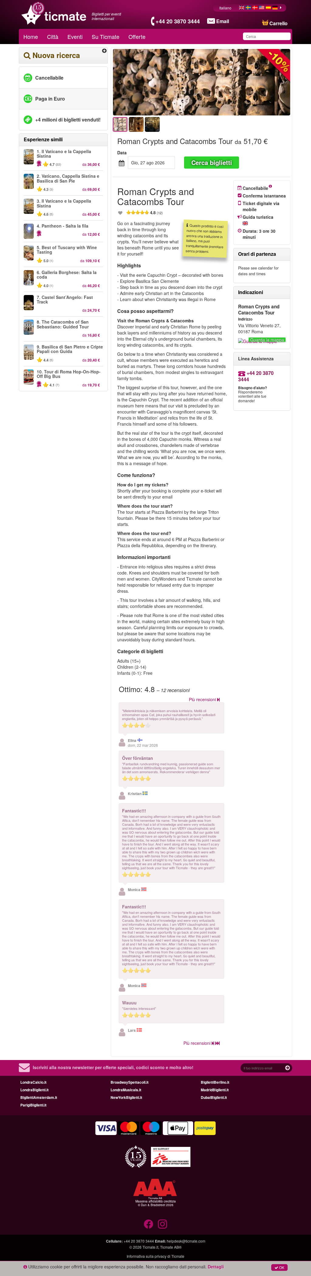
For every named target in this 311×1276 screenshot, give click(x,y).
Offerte (136, 36)
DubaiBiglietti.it (214, 1097)
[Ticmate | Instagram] (162, 1224)
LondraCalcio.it (33, 1082)
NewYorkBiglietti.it (126, 1097)
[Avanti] (250, 82)
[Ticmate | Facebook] (148, 1224)
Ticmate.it (150, 1247)
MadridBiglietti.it (215, 1089)
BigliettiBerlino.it (215, 1082)
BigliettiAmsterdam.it (38, 1097)
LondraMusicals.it (126, 1089)
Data (122, 152)
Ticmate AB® (171, 1247)
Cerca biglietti (211, 162)
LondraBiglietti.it (34, 1089)
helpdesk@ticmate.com (186, 1240)
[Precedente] (153, 82)
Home (30, 36)
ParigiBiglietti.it (33, 1105)
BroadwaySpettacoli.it (130, 1082)
